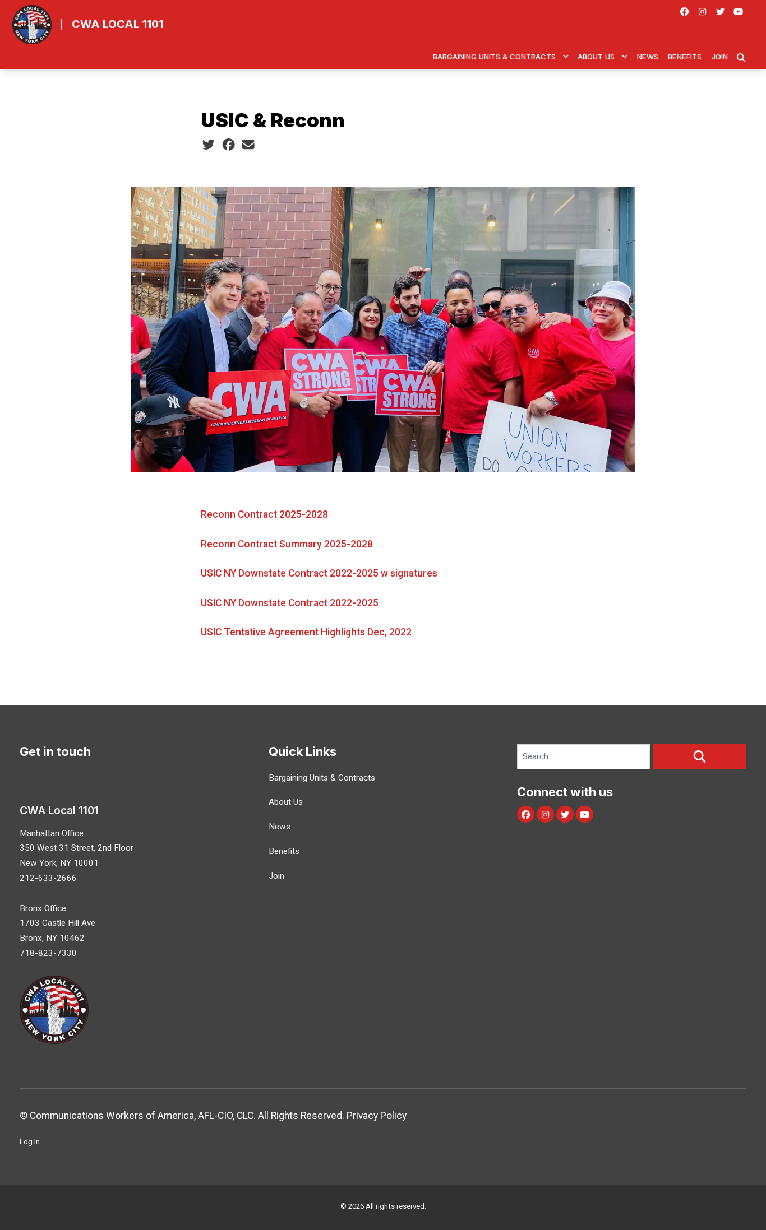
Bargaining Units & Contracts (494, 56)
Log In (30, 1142)
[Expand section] (566, 57)
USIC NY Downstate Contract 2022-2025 (290, 603)
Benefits (685, 56)
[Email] (248, 144)
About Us (596, 56)
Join (720, 56)
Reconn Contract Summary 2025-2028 (287, 544)
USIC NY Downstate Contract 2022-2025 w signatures (319, 573)
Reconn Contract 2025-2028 (264, 514)
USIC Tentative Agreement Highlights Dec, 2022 (306, 632)
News (647, 56)
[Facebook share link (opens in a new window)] (228, 144)
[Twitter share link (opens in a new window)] (208, 144)
